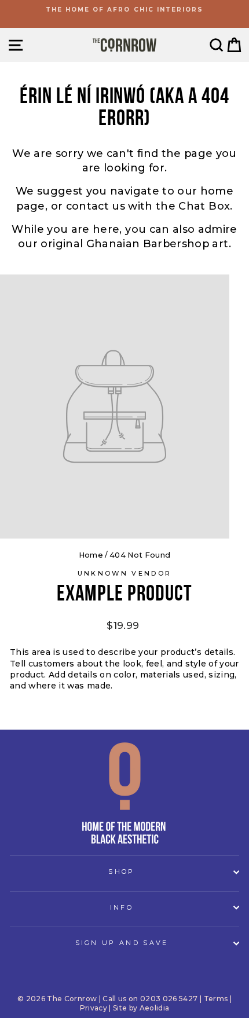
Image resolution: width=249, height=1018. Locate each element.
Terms (216, 998)
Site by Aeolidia (141, 1008)
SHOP (121, 871)
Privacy (93, 1008)
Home (91, 555)
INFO (121, 907)
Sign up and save (122, 943)
